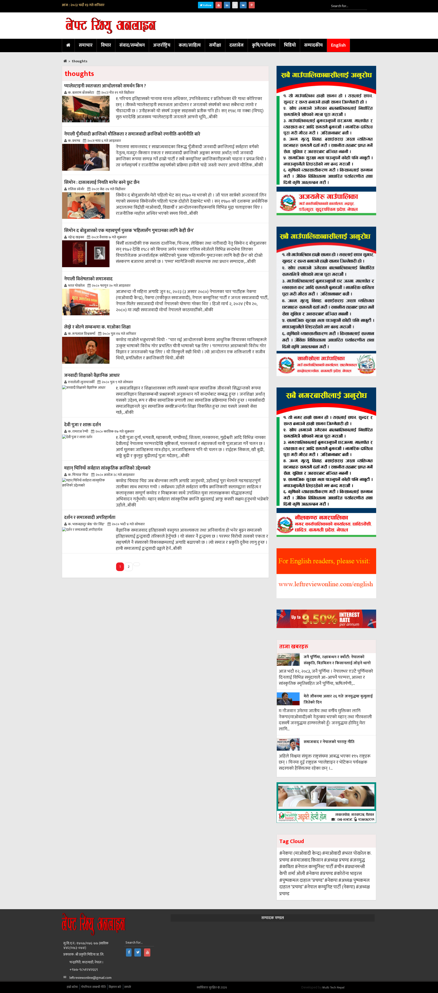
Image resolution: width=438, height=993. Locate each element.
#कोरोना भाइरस (348, 874)
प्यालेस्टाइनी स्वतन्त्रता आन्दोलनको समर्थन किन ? (105, 86)
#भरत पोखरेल (354, 853)
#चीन (339, 867)
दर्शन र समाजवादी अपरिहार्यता (89, 517)
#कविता (286, 867)
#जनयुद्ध (357, 860)
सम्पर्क (127, 986)
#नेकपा (312, 874)
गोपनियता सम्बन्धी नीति (93, 986)
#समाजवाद (300, 860)
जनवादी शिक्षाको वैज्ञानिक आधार (92, 375)
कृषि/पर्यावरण (264, 45)
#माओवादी (331, 853)
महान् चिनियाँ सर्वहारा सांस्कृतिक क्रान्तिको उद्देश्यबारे (107, 468)
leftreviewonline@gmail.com (90, 978)
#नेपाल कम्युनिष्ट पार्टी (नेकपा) (329, 887)
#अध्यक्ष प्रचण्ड (336, 860)
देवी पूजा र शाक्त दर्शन (82, 425)
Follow (207, 5)
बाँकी (213, 117)
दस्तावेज (236, 45)
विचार (106, 45)
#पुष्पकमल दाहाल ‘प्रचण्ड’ (301, 880)
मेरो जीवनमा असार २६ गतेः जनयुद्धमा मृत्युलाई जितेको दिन (338, 699)
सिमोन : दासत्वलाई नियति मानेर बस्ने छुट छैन (101, 182)
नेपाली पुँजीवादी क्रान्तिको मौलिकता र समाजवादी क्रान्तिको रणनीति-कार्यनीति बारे (132, 134)
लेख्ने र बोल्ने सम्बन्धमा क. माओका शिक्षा (97, 327)
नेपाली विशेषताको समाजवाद (88, 279)
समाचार (86, 45)
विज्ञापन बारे (115, 986)
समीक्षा (215, 45)
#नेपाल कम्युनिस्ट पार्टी (314, 867)
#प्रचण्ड (326, 874)
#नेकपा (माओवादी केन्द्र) (300, 853)
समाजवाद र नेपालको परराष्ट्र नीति (329, 741)
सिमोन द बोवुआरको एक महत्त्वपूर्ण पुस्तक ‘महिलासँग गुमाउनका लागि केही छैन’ (129, 230)
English (338, 45)
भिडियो (290, 45)
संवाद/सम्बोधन (132, 45)
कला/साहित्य (190, 45)
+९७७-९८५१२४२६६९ (83, 969)
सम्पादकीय (313, 45)
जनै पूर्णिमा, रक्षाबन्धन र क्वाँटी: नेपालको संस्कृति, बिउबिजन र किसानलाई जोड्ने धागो (337, 660)
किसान (317, 860)
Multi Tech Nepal (333, 987)
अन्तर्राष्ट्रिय (161, 45)
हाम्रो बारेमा (72, 986)
